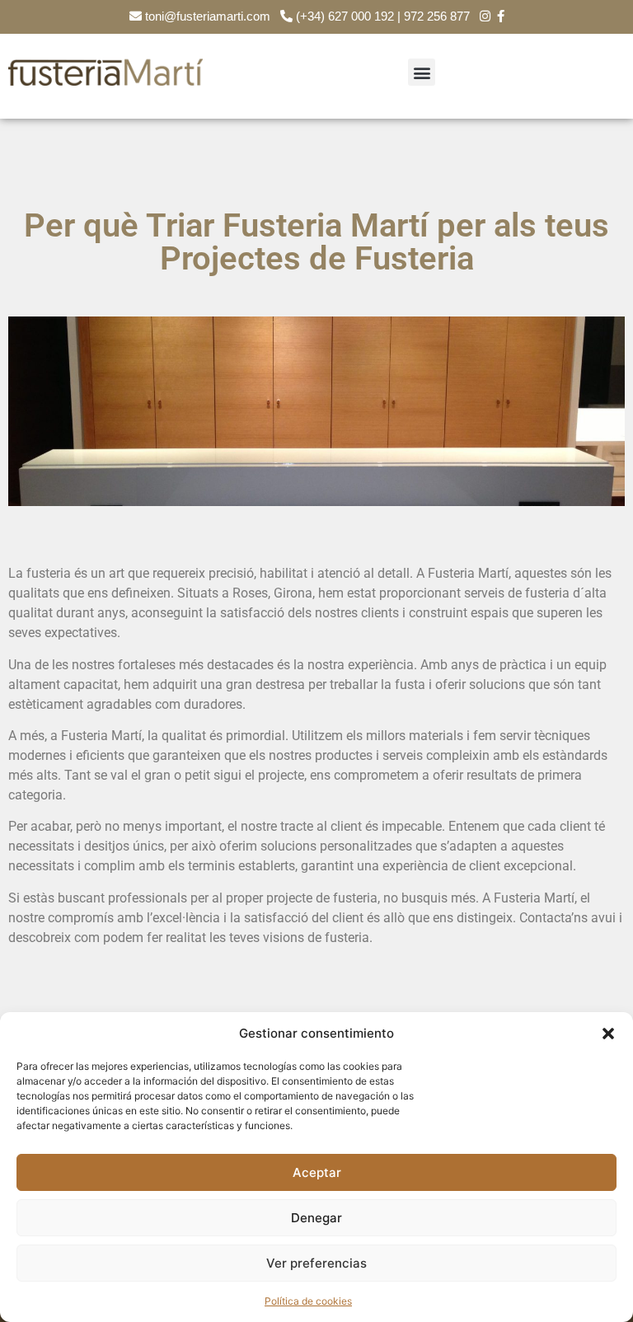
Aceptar (317, 1172)
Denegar (316, 1218)
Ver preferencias (316, 1263)
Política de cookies (308, 1301)
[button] (608, 1033)
